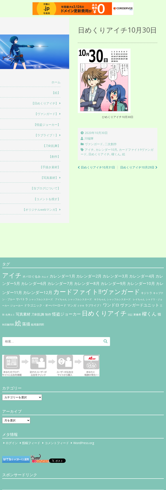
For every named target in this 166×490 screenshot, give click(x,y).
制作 (48, 314)
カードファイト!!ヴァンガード (96, 291)
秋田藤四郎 (8, 324)
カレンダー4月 (142, 276)
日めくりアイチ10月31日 (98, 167)
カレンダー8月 (87, 283)
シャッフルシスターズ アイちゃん (48, 299)
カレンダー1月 (62, 276)
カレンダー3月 (115, 276)
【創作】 (54, 156)
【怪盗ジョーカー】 (47, 124)
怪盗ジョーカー (66, 314)
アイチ (89, 150)
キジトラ (146, 293)
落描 (26, 324)
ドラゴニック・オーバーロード (45, 305)
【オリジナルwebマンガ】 (40, 209)
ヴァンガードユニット (139, 305)
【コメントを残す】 (47, 199)
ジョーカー (16, 305)
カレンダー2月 (89, 276)
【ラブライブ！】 (46, 135)
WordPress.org (83, 443)
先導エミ (10, 314)
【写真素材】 (49, 178)
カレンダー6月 (33, 283)
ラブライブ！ (93, 305)
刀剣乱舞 (37, 314)
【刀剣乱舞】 (51, 146)
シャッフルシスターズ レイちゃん (126, 299)
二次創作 (111, 144)
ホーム (56, 82)
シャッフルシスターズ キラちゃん (87, 299)
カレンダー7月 (60, 283)
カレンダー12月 (37, 292)
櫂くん (115, 154)
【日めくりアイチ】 (44, 103)
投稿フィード (31, 443)
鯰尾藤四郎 (37, 324)
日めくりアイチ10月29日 (137, 167)
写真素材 (23, 314)
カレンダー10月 (106, 150)
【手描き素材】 (50, 167)
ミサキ (80, 305)
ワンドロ (111, 305)
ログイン (12, 443)
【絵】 (56, 93)
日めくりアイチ (99, 154)
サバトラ (22, 299)
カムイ (45, 276)
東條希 (137, 314)
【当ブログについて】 (45, 188)
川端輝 (88, 138)
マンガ (71, 305)
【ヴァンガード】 (46, 114)
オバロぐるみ (31, 276)
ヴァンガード (94, 144)
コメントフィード (57, 443)
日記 (130, 314)
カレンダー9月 (113, 283)
